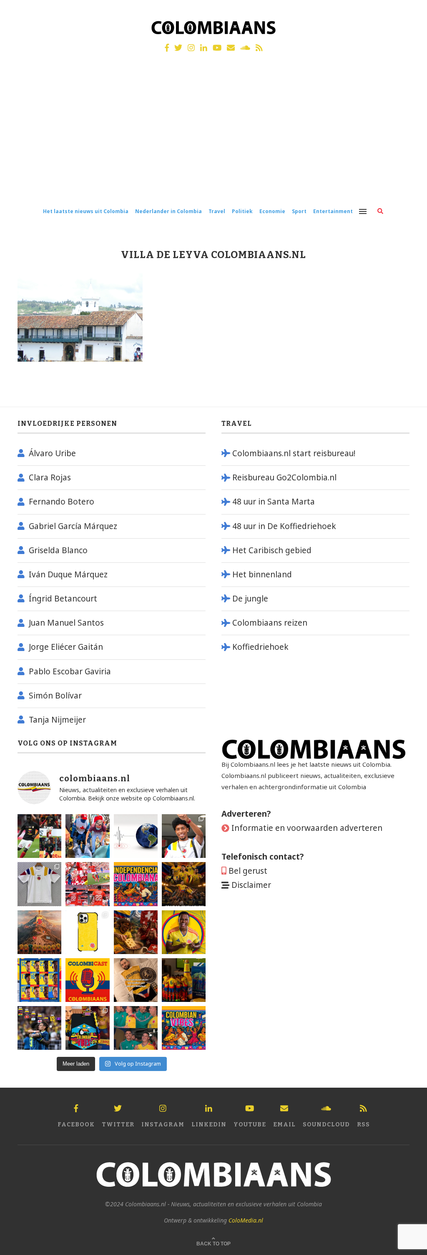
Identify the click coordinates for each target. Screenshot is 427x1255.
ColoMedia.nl (246, 1220)
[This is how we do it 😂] (136, 932)
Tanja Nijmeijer (57, 719)
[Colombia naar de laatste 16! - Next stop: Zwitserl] (184, 932)
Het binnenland (262, 574)
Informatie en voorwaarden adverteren (306, 828)
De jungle (250, 598)
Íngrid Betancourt (63, 598)
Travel (216, 211)
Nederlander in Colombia (168, 211)
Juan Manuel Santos (66, 622)
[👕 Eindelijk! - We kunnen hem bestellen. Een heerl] (39, 884)
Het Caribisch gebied (271, 550)
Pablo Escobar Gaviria (70, 671)
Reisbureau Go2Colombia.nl (284, 477)
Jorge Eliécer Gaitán (66, 646)
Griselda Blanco (58, 550)
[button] (409, 11)
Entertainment (333, 211)
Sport (299, 211)
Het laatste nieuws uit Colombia (85, 211)
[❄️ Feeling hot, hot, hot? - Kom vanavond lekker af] (184, 1028)
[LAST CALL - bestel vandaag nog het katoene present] (184, 836)
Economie (272, 211)
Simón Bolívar (55, 695)
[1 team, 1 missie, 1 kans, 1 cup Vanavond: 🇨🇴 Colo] (39, 932)
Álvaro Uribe (52, 453)
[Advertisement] (213, 136)
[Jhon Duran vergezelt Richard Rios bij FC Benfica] (87, 884)
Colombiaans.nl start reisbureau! (293, 453)
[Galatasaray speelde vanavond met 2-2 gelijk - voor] (39, 836)
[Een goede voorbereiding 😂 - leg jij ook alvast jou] (136, 980)
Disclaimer (251, 885)
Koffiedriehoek (260, 646)
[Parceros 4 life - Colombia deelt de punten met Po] (136, 1028)
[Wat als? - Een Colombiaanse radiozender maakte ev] (39, 1028)
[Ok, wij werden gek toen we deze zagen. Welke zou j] (87, 932)
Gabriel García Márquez (73, 526)
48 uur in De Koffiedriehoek (284, 526)
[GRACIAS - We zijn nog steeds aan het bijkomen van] (87, 1028)
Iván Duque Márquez (68, 574)
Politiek (242, 211)
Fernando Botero (61, 501)
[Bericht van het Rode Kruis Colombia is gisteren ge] (87, 836)
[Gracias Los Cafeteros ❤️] (184, 884)
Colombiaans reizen (269, 622)
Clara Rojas (50, 477)
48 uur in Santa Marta (273, 501)
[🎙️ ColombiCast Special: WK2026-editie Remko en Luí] (87, 980)
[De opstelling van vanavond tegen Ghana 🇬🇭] (39, 980)
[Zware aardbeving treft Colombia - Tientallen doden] (136, 836)
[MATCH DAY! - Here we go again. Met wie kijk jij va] (184, 980)
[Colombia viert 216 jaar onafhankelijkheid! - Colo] (136, 884)
